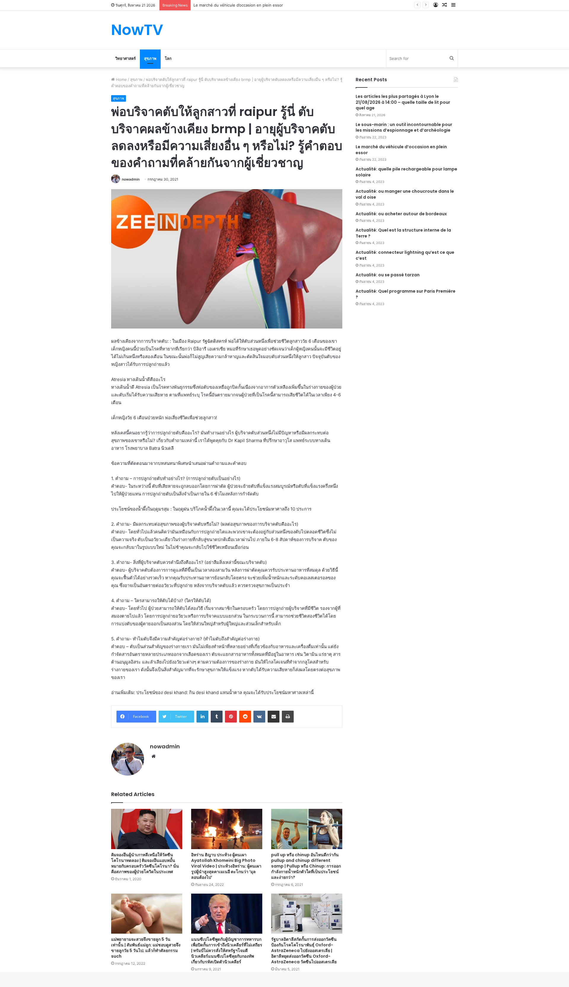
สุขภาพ (150, 58)
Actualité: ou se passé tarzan (388, 275)
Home (121, 79)
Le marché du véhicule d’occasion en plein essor (401, 150)
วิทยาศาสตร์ (125, 58)
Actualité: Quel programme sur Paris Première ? (405, 294)
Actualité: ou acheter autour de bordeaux (401, 214)
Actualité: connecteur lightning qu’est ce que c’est (405, 255)
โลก (168, 58)
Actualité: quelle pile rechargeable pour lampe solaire (406, 172)
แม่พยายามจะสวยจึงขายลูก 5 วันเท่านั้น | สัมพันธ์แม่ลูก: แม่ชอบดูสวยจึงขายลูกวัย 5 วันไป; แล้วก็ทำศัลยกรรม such (145, 947)
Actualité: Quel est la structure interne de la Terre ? (403, 233)
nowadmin (131, 179)
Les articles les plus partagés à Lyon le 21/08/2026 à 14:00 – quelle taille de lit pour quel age (403, 102)
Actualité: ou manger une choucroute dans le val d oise (405, 194)
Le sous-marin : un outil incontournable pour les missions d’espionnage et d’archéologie (404, 127)
